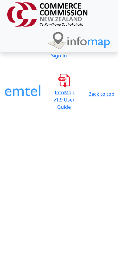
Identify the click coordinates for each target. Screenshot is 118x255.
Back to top (101, 94)
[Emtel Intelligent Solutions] (23, 91)
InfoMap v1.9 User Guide (64, 99)
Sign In (59, 55)
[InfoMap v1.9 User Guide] (64, 80)
